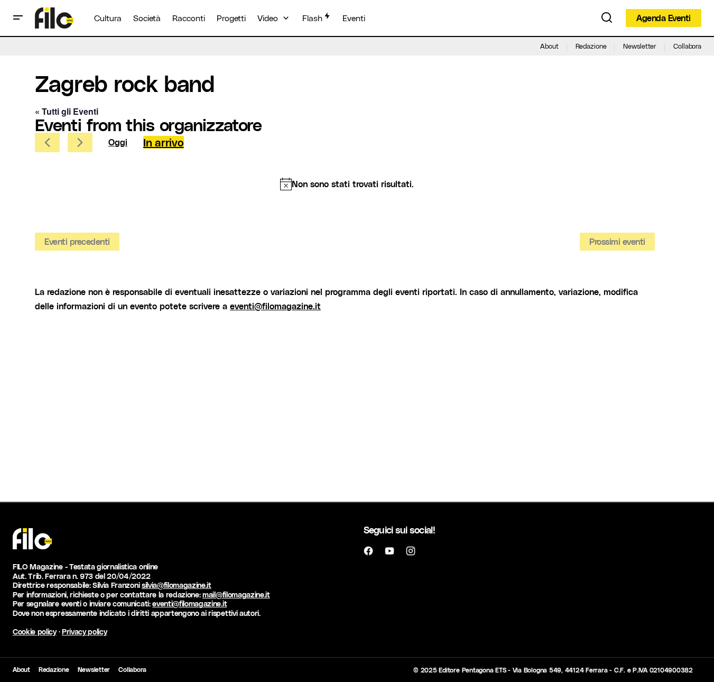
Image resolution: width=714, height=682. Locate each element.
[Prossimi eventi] (80, 142)
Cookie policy (35, 631)
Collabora (687, 46)
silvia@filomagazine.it (176, 584)
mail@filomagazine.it (236, 594)
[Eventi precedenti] (47, 142)
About (549, 46)
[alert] (347, 184)
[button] (18, 18)
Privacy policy (84, 631)
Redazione (591, 46)
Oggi (117, 142)
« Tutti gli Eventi (66, 111)
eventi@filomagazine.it (275, 306)
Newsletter (639, 46)
